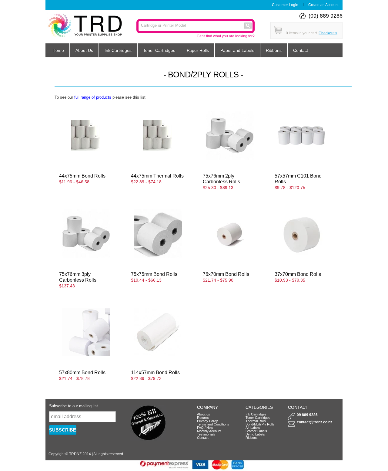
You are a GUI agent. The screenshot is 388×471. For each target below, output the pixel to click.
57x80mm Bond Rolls (82, 372)
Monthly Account (209, 431)
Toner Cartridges (159, 50)
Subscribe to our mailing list (73, 406)
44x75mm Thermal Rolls (157, 175)
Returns (203, 417)
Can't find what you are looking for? (226, 36)
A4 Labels (253, 427)
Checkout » (328, 33)
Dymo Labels (255, 434)
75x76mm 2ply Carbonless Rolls (221, 178)
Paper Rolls (198, 50)
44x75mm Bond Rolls (82, 175)
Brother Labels (256, 431)
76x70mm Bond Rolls (226, 274)
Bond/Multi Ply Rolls (260, 424)
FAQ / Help (205, 427)
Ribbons (274, 50)
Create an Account (323, 5)
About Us (84, 50)
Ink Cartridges (118, 50)
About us (203, 414)
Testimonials (206, 434)
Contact (300, 50)
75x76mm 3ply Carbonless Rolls (77, 277)
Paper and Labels (237, 50)
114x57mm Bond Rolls (155, 372)
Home (58, 50)
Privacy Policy (207, 421)
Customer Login (285, 5)
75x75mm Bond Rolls (154, 274)
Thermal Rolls (256, 421)
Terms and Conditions (213, 424)
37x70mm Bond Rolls (298, 274)
